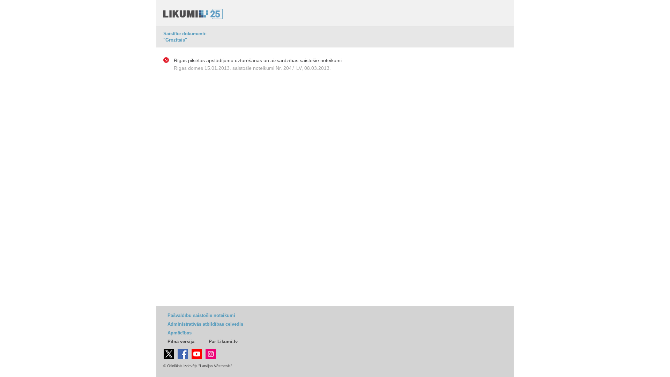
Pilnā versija (181, 341)
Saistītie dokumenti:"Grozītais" (185, 37)
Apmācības (180, 332)
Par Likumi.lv (223, 341)
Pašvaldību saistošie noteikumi (201, 315)
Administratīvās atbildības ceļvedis (205, 324)
